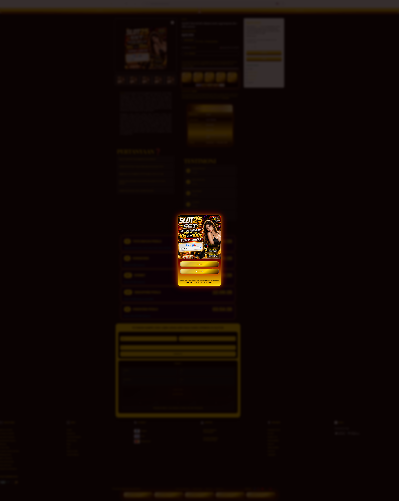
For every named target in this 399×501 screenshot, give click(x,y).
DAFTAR (199, 271)
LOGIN (199, 264)
